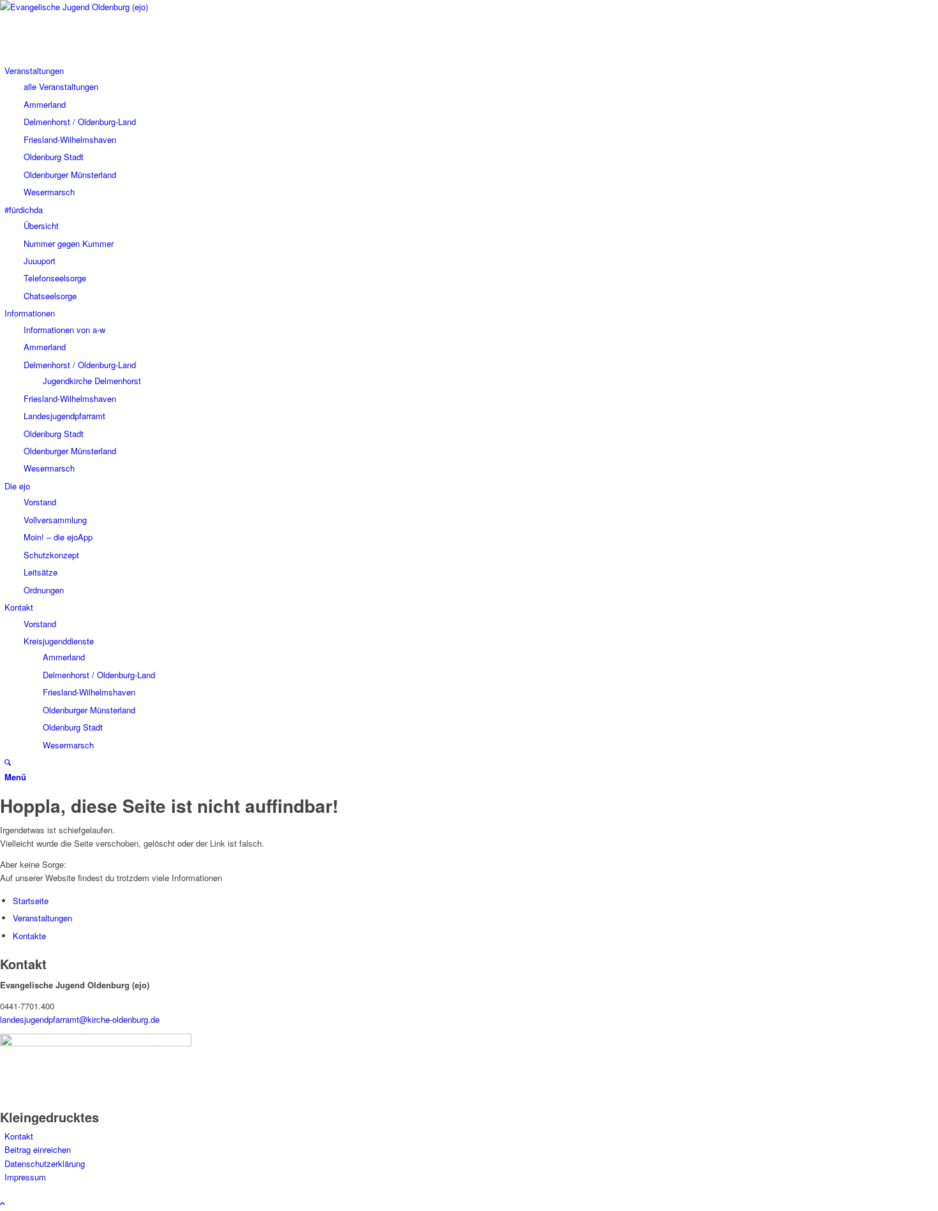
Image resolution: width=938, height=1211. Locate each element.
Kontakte (29, 936)
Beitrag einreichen (37, 1149)
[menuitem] (34, 70)
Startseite (30, 901)
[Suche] (7, 762)
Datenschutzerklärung (44, 1163)
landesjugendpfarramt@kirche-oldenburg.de (80, 1019)
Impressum (25, 1177)
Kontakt (18, 1136)
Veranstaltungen (42, 918)
